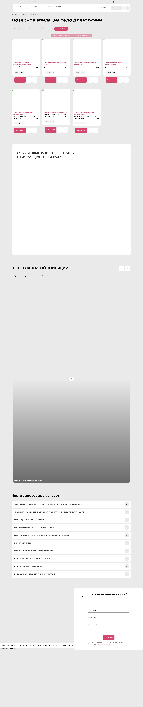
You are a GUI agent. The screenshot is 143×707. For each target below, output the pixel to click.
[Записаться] (20, 80)
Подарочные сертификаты (116, 677)
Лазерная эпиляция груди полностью (23, 113)
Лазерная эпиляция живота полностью (85, 63)
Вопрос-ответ (69, 683)
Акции (49, 6)
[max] (34, 80)
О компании (58, 6)
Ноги (28, 28)
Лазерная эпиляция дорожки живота (55, 63)
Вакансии (110, 680)
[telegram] (29, 80)
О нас (89, 674)
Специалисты (92, 677)
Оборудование (24, 9)
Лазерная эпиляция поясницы (55, 113)
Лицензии (90, 683)
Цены (21, 6)
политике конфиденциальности (108, 644)
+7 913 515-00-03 (101, 8)
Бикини (17, 28)
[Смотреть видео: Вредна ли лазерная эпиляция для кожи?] (71, 379)
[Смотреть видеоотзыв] (50, 183)
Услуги (34, 6)
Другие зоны (61, 28)
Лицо (48, 28)
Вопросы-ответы (38, 9)
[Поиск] (127, 8)
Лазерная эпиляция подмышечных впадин (22, 63)
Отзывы (67, 680)
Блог (48, 9)
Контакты (57, 9)
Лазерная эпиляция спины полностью (84, 113)
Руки (38, 28)
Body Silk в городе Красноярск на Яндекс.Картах (106, 246)
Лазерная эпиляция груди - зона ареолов (115, 63)
